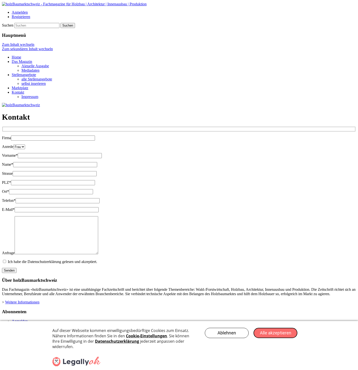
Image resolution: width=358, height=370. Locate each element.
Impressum (29, 97)
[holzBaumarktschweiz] (74, 4)
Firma (6, 138)
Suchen (7, 25)
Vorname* (10, 155)
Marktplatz (20, 88)
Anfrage (8, 253)
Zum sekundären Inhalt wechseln (27, 49)
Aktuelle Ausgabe (35, 66)
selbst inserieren (33, 83)
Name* (7, 164)
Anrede (7, 147)
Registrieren (21, 17)
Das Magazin (22, 61)
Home (16, 57)
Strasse (7, 173)
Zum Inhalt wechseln (18, 44)
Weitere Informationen (22, 302)
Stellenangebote (24, 75)
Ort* (5, 191)
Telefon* (9, 200)
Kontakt (18, 92)
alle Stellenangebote (36, 79)
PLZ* (6, 182)
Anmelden (20, 12)
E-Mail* (8, 209)
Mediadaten (30, 70)
